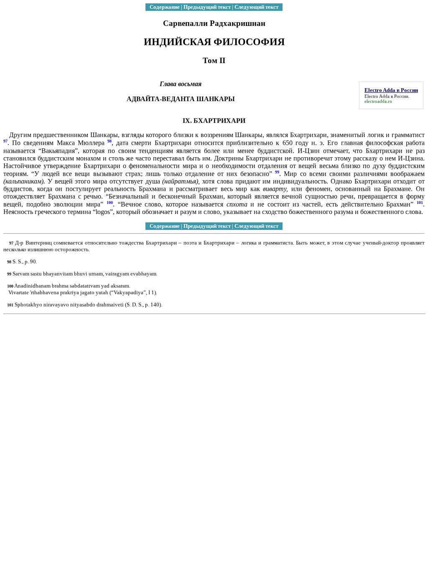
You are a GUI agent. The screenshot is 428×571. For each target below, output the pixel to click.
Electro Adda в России (386, 96)
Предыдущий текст (207, 7)
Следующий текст (256, 7)
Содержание (165, 7)
